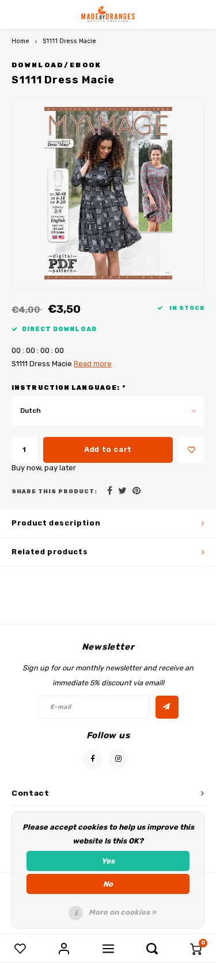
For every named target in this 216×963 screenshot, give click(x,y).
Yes (108, 861)
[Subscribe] (167, 707)
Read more (93, 363)
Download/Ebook (57, 65)
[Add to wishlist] (191, 450)
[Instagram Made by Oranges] (118, 759)
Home (20, 41)
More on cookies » (122, 912)
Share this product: (54, 491)
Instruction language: (68, 388)
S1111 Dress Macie (69, 41)
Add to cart (108, 449)
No (108, 884)
